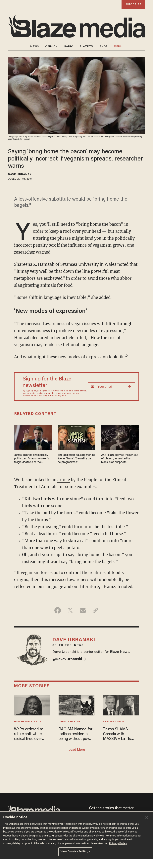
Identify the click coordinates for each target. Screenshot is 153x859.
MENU (118, 46)
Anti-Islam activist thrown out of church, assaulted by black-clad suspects (119, 459)
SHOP (104, 46)
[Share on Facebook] (57, 610)
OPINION (51, 46)
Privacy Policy (61, 391)
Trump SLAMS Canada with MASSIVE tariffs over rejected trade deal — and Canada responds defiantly (119, 734)
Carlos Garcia (69, 721)
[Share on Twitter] (70, 610)
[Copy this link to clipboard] (95, 610)
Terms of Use (79, 391)
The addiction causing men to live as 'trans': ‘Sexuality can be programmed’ (76, 459)
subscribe (133, 4)
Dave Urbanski (20, 174)
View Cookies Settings (75, 851)
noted (122, 264)
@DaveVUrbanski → (69, 659)
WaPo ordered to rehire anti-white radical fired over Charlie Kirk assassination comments (28, 734)
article (63, 479)
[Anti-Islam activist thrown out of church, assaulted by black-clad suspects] (120, 437)
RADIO (69, 46)
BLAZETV (86, 46)
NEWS (34, 46)
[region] (76, 835)
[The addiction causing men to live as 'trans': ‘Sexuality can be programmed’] (76, 437)
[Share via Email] (82, 610)
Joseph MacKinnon (27, 721)
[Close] (146, 817)
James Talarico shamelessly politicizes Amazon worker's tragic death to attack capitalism (31, 459)
